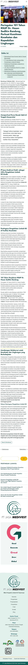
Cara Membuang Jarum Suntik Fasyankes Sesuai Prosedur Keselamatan (11, 474)
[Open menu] (26, 1)
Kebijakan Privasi (7, 658)
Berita (25, 46)
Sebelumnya (5, 449)
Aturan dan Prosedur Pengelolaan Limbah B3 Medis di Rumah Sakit (11, 495)
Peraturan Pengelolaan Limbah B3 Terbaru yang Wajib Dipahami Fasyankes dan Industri (11, 481)
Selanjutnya (23, 449)
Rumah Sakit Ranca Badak (8, 313)
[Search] (23, 459)
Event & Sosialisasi (6, 442)
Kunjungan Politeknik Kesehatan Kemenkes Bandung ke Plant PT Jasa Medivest (12, 468)
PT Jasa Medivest (5, 418)
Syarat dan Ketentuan (19, 658)
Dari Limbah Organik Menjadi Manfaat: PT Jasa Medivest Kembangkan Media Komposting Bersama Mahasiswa (12, 488)
